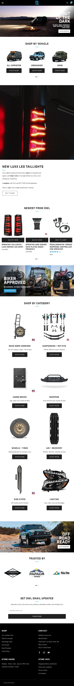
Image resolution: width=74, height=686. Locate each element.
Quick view (13, 240)
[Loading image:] (14, 62)
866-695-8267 (42, 638)
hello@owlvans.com (44, 635)
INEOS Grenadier (7, 638)
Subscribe (37, 616)
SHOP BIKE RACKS (10, 290)
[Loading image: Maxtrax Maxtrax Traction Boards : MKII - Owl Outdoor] (54, 445)
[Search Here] (67, 2)
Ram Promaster (6, 648)
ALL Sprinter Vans (7, 635)
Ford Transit (5, 645)
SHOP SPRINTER (64, 31)
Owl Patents (42, 673)
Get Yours (10, 193)
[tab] (36, 76)
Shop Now (14, 70)
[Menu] (2, 3)
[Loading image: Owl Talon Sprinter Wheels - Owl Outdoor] (19, 445)
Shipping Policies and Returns (47, 664)
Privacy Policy (42, 670)
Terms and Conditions (45, 667)
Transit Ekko (6, 651)
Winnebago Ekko (7, 641)
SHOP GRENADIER (64, 546)
